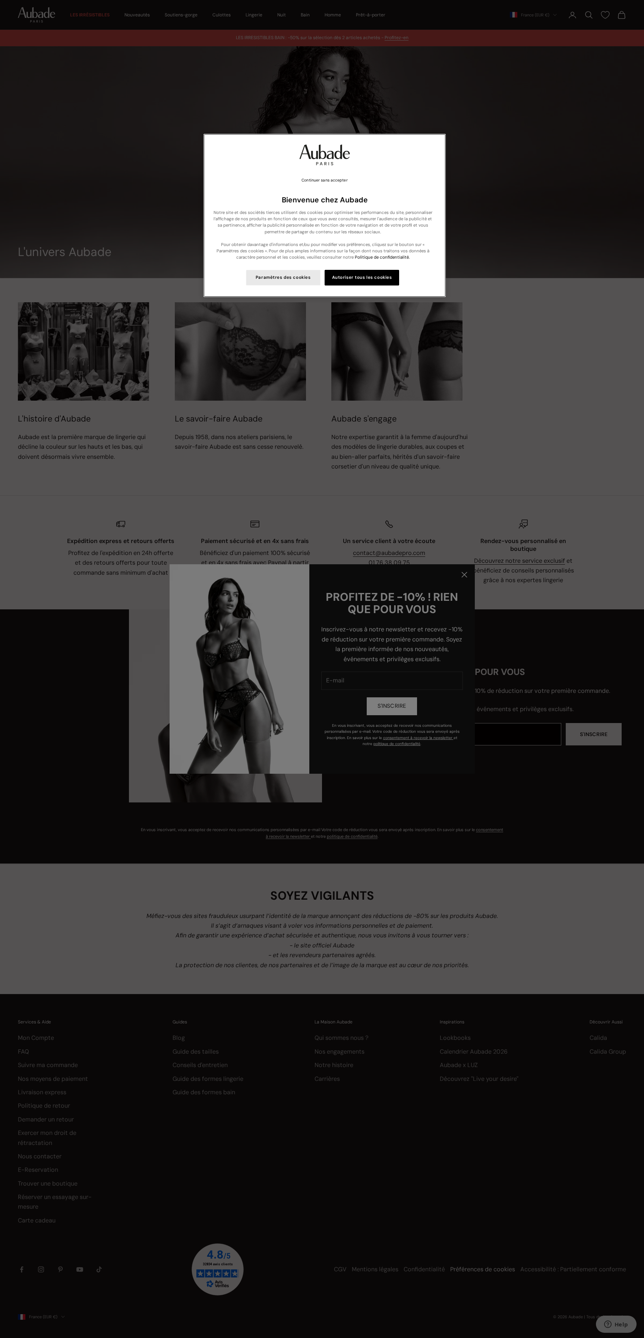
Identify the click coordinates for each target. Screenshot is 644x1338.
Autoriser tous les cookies (362, 277)
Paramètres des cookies (283, 277)
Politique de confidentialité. (382, 257)
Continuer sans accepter (324, 180)
